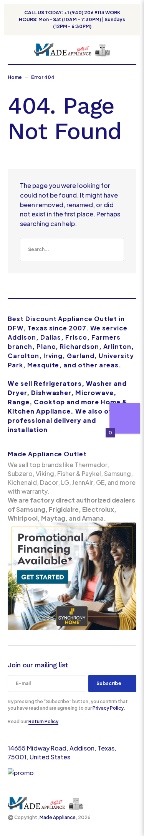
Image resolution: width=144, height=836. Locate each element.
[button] (11, 49)
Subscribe (108, 683)
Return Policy (43, 721)
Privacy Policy (108, 708)
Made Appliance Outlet (47, 454)
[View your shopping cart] (133, 50)
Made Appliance (58, 817)
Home (15, 77)
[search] (72, 249)
